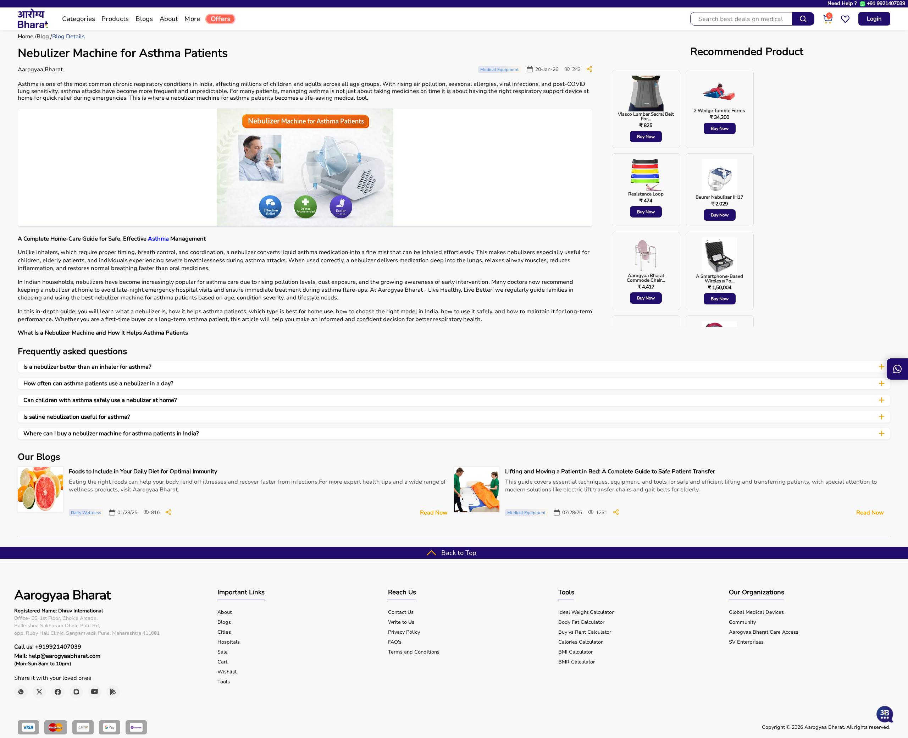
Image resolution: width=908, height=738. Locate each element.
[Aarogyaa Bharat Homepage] (33, 26)
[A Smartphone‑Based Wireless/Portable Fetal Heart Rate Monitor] (719, 255)
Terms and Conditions (413, 652)
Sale (222, 652)
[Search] (803, 18)
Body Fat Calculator (581, 622)
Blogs (224, 622)
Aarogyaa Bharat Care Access (763, 632)
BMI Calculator (575, 652)
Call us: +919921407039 (47, 647)
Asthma (159, 239)
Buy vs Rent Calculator (584, 632)
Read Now (434, 513)
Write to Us (401, 622)
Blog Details (68, 36)
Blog (43, 36)
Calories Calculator (580, 642)
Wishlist (227, 672)
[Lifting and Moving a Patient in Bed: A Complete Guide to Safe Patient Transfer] (616, 513)
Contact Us (401, 612)
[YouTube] (94, 692)
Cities (224, 632)
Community (742, 622)
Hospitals (228, 642)
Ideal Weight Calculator (586, 612)
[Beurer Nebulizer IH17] (719, 177)
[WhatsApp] (21, 692)
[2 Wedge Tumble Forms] (719, 92)
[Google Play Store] (113, 692)
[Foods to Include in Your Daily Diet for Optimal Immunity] (168, 513)
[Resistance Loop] (646, 175)
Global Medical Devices (756, 612)
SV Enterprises (746, 642)
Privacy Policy (404, 632)
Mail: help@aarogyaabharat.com (57, 656)
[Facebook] (58, 692)
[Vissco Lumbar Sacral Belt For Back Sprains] (646, 94)
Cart (222, 662)
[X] (39, 692)
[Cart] (827, 22)
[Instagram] (76, 692)
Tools (223, 681)
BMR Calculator (576, 662)
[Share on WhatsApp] (589, 70)
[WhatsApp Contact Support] (862, 4)
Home (25, 36)
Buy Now (646, 136)
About (224, 612)
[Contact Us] (897, 369)
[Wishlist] (845, 22)
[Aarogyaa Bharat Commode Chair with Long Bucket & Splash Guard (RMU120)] (646, 255)
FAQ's (395, 642)
